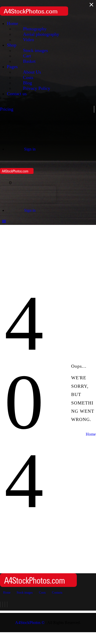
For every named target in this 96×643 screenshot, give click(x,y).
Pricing (6, 109)
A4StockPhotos (30, 622)
